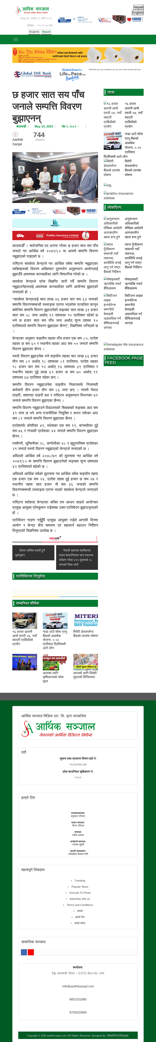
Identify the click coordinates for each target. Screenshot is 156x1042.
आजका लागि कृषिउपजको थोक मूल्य (53, 677)
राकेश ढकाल (78, 835)
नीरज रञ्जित (78, 825)
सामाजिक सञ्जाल (33, 942)
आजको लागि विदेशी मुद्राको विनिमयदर (85, 675)
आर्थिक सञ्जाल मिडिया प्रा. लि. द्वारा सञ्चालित (53, 716)
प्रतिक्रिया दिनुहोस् (30, 576)
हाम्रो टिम (79, 917)
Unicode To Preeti (80, 892)
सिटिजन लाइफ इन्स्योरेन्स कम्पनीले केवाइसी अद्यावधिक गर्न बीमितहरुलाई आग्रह (134, 309)
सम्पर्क (80, 911)
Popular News (80, 886)
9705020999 (78, 1012)
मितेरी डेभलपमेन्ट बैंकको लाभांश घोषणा (85, 634)
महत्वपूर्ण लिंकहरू (33, 870)
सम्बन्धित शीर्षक (27, 603)
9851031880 (78, 999)
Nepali (46, 31)
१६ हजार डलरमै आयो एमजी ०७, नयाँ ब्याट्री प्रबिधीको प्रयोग (24, 638)
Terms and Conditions (80, 905)
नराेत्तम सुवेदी (78, 844)
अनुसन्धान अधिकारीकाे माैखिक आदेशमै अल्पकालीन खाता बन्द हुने (134, 228)
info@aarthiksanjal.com (78, 986)
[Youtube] (30, 952)
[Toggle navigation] (15, 39)
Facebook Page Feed (124, 360)
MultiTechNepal (117, 1035)
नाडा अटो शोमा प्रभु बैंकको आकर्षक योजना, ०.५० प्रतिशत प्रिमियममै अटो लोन (55, 640)
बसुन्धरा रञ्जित (78, 816)
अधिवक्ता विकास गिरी (78, 854)
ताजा (110, 92)
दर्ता (23, 752)
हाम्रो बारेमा (80, 923)
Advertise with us (80, 899)
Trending (80, 880)
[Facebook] (24, 952)
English (34, 31)
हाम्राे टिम (28, 798)
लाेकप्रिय (114, 207)
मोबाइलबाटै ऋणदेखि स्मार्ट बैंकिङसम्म (133, 283)
